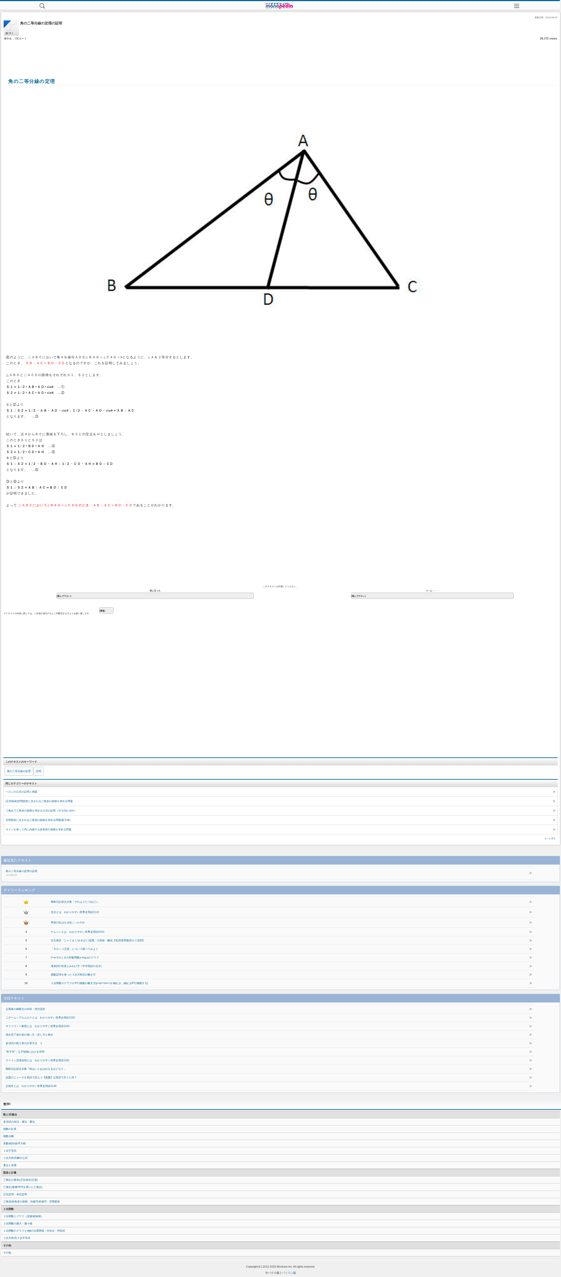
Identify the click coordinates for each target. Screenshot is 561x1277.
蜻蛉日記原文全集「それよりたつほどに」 (76, 901)
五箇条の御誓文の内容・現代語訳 (25, 1009)
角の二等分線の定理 (19, 771)
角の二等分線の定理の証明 (21, 873)
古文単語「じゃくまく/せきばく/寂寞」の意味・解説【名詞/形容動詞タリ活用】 (98, 940)
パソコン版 (289, 1272)
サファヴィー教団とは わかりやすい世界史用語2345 (38, 1026)
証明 (38, 771)
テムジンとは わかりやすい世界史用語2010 (77, 931)
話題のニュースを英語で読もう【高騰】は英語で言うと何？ (41, 1077)
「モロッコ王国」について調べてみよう (74, 949)
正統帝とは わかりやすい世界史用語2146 (31, 1086)
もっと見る (550, 838)
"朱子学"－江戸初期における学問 (25, 1051)
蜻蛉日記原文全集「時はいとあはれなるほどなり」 (36, 1068)
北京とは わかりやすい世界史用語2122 (75, 912)
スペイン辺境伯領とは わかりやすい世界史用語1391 (38, 1060)
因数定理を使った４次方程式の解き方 (73, 974)
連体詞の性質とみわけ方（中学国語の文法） (77, 966)
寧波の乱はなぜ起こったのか (68, 922)
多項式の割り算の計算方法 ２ (24, 1043)
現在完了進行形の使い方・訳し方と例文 (29, 1034)
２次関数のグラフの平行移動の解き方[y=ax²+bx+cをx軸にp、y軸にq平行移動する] (99, 983)
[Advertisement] (280, 54)
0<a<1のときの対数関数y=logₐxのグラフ (75, 957)
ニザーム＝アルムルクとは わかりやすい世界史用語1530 (40, 1017)
